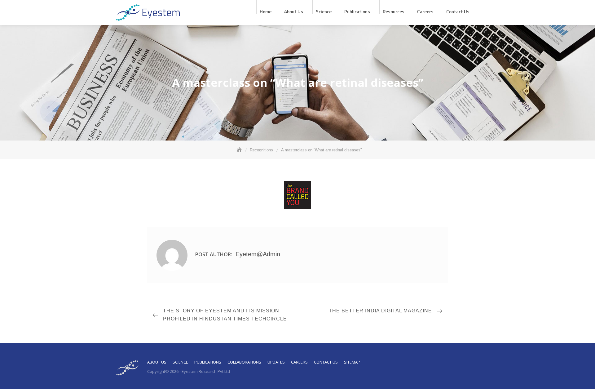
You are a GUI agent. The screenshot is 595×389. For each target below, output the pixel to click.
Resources (393, 11)
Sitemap (352, 362)
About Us (156, 362)
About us (293, 11)
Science (324, 11)
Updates (276, 362)
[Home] (240, 150)
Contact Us (457, 11)
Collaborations (244, 362)
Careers (425, 11)
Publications (357, 11)
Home (265, 11)
